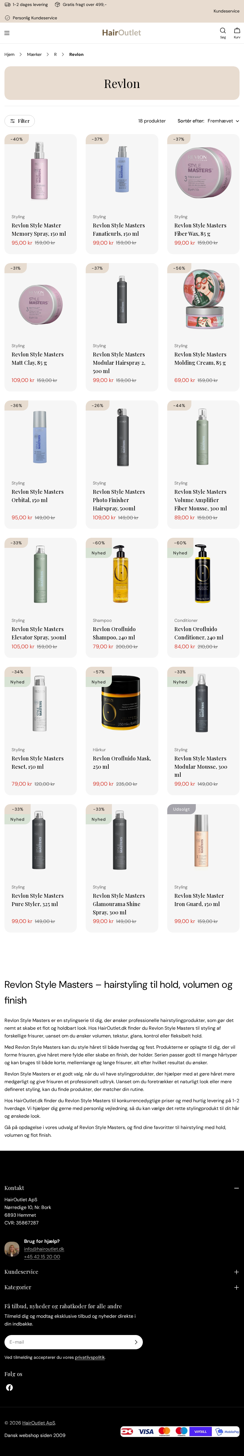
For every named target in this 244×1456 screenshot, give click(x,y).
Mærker (34, 54)
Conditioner (186, 620)
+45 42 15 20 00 (42, 1257)
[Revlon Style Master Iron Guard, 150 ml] (203, 840)
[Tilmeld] (136, 1342)
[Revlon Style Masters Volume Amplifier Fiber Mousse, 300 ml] (203, 436)
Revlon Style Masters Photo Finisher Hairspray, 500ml (119, 500)
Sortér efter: (191, 121)
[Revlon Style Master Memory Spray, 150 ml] (40, 170)
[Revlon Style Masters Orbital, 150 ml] (40, 436)
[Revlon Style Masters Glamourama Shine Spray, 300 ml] (122, 840)
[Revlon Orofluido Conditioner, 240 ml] (203, 574)
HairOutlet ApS (38, 1423)
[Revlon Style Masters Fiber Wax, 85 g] (203, 170)
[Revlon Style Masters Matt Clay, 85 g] (40, 299)
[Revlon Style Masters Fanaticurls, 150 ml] (122, 170)
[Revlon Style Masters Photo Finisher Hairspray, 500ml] (122, 436)
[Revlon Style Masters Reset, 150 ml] (40, 703)
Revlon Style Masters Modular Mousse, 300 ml (200, 766)
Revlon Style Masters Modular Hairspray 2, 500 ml (119, 362)
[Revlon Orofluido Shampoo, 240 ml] (122, 574)
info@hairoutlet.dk (44, 1249)
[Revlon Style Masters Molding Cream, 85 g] (203, 299)
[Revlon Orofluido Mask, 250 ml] (122, 703)
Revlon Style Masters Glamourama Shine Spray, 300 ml (119, 904)
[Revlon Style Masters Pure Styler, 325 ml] (40, 840)
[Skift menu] (7, 33)
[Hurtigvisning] (68, 147)
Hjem (9, 54)
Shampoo (102, 620)
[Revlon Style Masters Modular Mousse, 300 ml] (203, 703)
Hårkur (99, 749)
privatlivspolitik (90, 1357)
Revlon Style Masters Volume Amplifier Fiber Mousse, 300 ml (200, 500)
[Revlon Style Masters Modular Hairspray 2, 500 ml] (122, 299)
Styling (18, 216)
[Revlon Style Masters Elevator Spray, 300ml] (40, 574)
